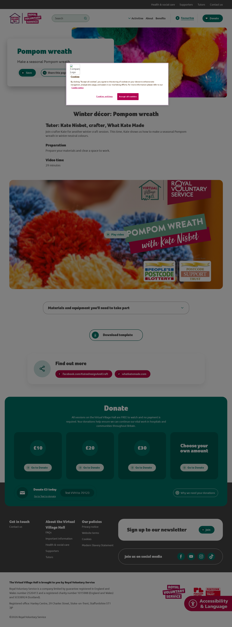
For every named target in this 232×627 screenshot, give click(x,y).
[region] (117, 84)
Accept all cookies (128, 96)
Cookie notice (77, 87)
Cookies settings (104, 96)
